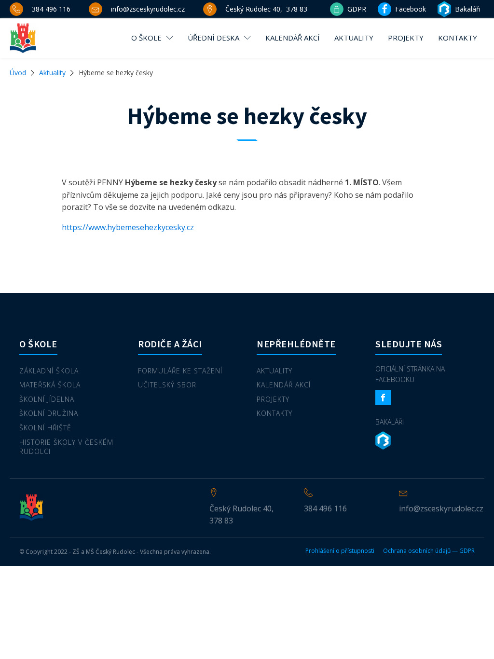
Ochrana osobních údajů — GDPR (429, 551)
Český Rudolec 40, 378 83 (241, 514)
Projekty (406, 37)
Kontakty (457, 37)
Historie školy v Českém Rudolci (66, 447)
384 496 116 (325, 508)
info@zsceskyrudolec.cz (441, 508)
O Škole (146, 37)
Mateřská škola (50, 384)
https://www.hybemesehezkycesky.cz (128, 227)
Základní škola (49, 370)
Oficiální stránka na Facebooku (410, 374)
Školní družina (48, 413)
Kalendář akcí (292, 37)
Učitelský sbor (167, 384)
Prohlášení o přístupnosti (339, 551)
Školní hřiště (45, 427)
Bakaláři (389, 421)
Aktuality (353, 37)
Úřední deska (213, 37)
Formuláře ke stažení (180, 370)
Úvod (18, 72)
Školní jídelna (46, 399)
